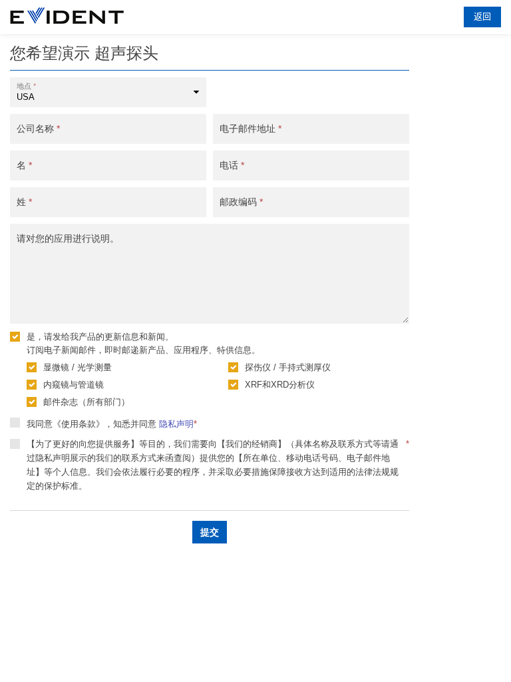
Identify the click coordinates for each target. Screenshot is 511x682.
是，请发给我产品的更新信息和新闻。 (100, 337)
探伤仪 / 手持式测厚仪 (288, 367)
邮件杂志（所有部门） (86, 402)
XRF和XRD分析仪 (280, 385)
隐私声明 (176, 424)
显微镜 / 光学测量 (77, 367)
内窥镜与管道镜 (73, 385)
